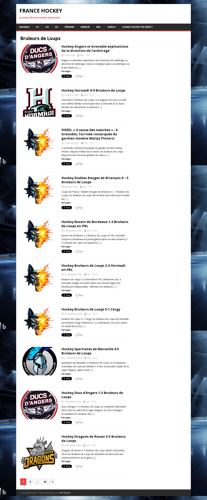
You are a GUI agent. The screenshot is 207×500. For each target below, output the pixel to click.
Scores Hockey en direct (137, 26)
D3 (56, 26)
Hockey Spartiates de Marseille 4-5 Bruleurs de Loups (90, 351)
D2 (47, 26)
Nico (82, 55)
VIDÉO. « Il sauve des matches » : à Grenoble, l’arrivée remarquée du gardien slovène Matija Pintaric (89, 134)
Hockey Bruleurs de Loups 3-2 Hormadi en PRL (93, 267)
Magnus (24, 26)
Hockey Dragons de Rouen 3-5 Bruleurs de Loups (93, 438)
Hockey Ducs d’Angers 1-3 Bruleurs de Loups (92, 395)
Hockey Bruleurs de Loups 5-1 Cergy (90, 309)
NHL (98, 26)
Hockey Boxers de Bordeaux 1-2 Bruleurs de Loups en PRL (94, 224)
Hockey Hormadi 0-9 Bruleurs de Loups (93, 90)
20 (45, 481)
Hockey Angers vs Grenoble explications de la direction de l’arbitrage (94, 48)
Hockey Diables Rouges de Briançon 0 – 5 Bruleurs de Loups (94, 180)
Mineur (85, 26)
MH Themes (65, 492)
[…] (78, 67)
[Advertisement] (160, 161)
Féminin (69, 26)
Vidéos (112, 26)
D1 (37, 26)
